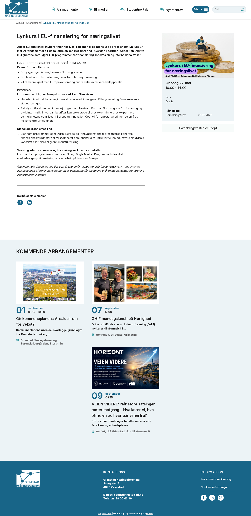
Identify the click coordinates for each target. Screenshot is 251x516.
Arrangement (33, 22)
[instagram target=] (221, 497)
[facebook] (204, 497)
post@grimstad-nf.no (128, 494)
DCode (149, 513)
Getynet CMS (104, 513)
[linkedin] (212, 497)
